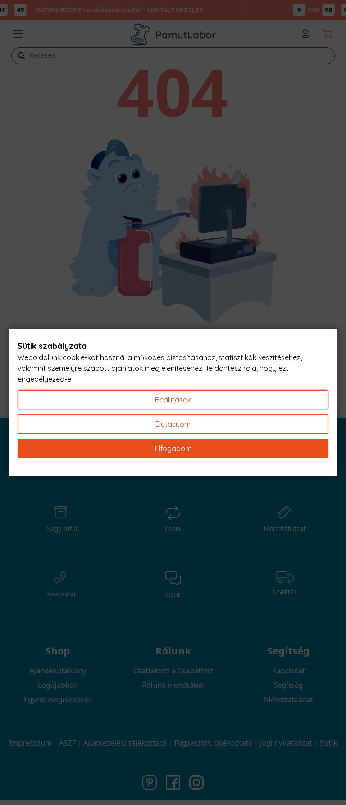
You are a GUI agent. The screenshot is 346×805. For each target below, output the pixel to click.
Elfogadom (173, 448)
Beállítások (173, 399)
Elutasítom (173, 424)
